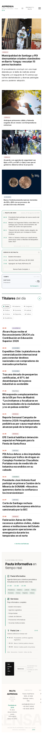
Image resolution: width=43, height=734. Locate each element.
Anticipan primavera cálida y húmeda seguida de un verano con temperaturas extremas (20, 122)
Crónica (7, 314)
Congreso (28, 306)
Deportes (18, 314)
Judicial (28, 310)
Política (7, 310)
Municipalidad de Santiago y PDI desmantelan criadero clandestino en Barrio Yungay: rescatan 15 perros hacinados (21, 60)
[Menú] (39, 8)
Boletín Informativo (14, 257)
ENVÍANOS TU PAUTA (30, 8)
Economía (18, 310)
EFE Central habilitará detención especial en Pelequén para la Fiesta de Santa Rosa (20, 440)
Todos (7, 306)
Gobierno (17, 306)
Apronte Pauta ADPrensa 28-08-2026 (21, 260)
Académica (8, 318)
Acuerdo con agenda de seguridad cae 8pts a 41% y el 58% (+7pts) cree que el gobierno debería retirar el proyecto (20, 162)
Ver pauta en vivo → (9, 668)
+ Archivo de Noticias (21, 544)
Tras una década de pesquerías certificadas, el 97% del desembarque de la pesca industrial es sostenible (20, 379)
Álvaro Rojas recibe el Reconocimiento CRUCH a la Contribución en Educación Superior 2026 (18, 336)
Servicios (21, 669)
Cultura (28, 314)
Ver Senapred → (34, 286)
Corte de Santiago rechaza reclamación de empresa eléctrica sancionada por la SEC (21, 506)
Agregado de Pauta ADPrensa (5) (19, 263)
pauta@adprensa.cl (28, 704)
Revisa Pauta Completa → (21, 269)
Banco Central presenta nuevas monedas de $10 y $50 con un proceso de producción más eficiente (20, 202)
